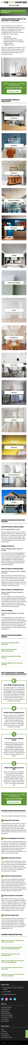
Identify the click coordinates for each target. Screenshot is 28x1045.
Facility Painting (5, 1011)
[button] (14, 643)
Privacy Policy (4, 1042)
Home (2, 1029)
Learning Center (5, 1035)
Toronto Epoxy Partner (6, 1037)
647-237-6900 (6, 991)
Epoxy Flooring (5, 1021)
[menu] (2, 2)
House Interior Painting (6, 1015)
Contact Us (4, 1031)
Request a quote (14, 91)
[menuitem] (15, 2)
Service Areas (4, 1033)
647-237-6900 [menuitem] (14, 5)
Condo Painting (5, 1019)
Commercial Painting (6, 1007)
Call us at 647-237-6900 (14, 88)
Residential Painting (6, 1013)
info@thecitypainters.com (9, 994)
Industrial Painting (5, 1009)
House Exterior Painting (7, 1017)
